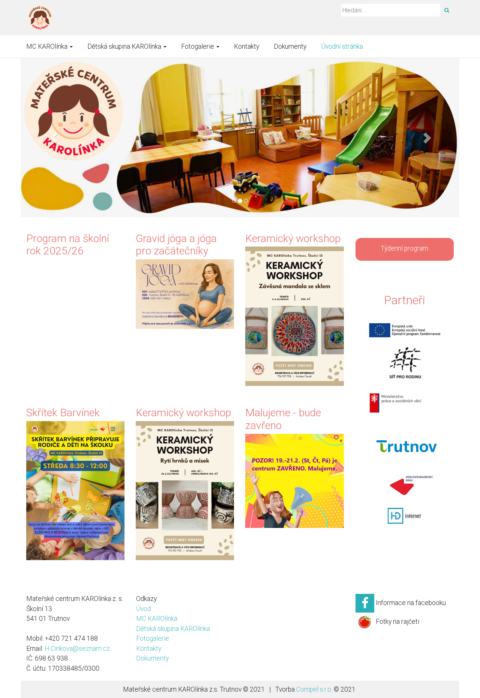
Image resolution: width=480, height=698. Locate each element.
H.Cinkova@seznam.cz (77, 648)
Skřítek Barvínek (63, 413)
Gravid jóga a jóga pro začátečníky (176, 244)
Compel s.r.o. (314, 689)
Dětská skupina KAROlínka (125, 46)
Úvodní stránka (342, 46)
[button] (54, 137)
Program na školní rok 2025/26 (67, 244)
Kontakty (246, 46)
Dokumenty (290, 46)
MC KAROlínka (47, 46)
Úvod (143, 609)
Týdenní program (404, 248)
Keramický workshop (293, 238)
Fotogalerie (198, 46)
